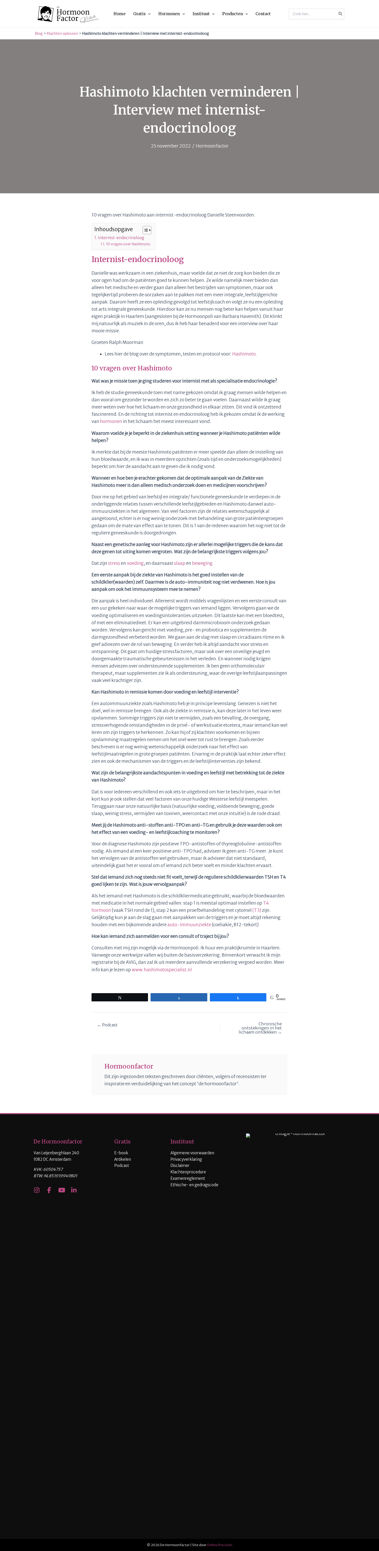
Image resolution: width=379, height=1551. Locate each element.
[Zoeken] (340, 14)
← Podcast (107, 1025)
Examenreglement (187, 1178)
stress (114, 563)
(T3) (256, 910)
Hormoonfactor (212, 146)
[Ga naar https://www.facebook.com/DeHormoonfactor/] (49, 1190)
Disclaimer (180, 1165)
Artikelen (122, 1159)
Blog (39, 33)
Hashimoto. (244, 354)
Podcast (121, 1165)
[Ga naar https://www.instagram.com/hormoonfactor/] (37, 1190)
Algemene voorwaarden (192, 1152)
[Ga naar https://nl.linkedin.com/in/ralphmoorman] (74, 1190)
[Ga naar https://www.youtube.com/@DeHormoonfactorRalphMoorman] (61, 1190)
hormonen (111, 421)
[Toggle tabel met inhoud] (144, 230)
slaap (179, 563)
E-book (121, 1152)
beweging (202, 563)
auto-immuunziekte (189, 925)
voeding (135, 563)
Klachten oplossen (62, 33)
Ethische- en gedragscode (194, 1184)
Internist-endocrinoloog (121, 237)
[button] (148, 14)
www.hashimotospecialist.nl (162, 970)
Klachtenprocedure (188, 1171)
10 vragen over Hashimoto (128, 244)
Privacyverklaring (186, 1159)
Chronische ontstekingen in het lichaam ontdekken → (260, 1028)
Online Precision (219, 1545)
